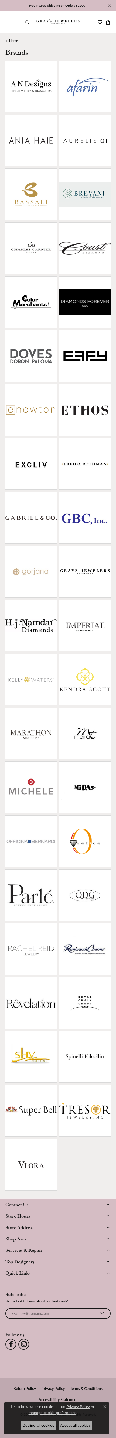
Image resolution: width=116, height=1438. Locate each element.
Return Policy (24, 1388)
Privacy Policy (53, 1388)
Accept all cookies (75, 1425)
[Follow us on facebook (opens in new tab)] (10, 1344)
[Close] (109, 5)
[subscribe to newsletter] (101, 1313)
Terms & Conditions (86, 1388)
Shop (19, 89)
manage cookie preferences (52, 1413)
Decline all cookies (38, 1425)
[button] (27, 22)
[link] (19, 22)
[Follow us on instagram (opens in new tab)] (23, 1344)
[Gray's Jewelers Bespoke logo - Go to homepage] (58, 22)
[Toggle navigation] (9, 22)
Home (13, 41)
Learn (42, 89)
